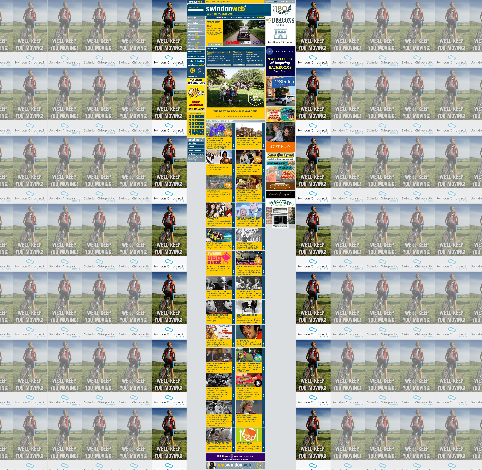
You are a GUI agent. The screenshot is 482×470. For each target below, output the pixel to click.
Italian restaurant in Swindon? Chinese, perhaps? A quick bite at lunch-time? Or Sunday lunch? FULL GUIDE (249, 446)
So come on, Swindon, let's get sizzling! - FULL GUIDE (218, 268)
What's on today (238, 54)
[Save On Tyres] (280, 159)
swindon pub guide (195, 20)
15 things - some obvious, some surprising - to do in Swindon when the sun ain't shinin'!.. (249, 270)
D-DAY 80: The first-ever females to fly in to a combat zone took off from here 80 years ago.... (249, 294)
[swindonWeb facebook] (196, 58)
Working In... (250, 58)
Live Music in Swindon (237, 57)
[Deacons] (280, 45)
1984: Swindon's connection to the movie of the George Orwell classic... (219, 294)
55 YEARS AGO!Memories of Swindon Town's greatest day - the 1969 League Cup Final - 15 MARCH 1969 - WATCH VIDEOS (248, 393)
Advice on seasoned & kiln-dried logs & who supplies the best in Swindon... (248, 169)
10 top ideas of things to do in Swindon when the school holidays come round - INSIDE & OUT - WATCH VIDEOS (249, 367)
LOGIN (281, 2)
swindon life (193, 29)
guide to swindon (195, 31)
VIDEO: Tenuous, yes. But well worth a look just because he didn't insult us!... (219, 367)
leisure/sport (193, 26)
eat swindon (193, 23)
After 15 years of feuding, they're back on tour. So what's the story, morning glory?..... (219, 318)
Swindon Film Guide (239, 60)
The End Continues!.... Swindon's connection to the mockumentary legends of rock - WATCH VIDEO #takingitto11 (219, 221)
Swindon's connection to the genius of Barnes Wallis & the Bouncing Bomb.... (217, 343)
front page (192, 18)
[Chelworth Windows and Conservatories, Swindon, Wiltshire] (280, 228)
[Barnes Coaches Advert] (280, 121)
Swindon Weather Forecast (215, 56)
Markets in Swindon (239, 62)
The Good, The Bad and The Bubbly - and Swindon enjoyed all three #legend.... (249, 343)
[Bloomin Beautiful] (280, 198)
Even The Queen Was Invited (216, 58)
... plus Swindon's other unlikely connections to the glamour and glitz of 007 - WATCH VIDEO (248, 221)
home (208, 2)
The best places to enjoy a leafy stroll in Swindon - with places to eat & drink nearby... (218, 194)
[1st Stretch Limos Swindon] (280, 105)
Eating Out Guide (251, 54)
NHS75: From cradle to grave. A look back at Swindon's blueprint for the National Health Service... (248, 319)
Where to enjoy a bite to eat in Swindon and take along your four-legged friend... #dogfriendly (219, 446)
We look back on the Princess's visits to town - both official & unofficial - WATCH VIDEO (248, 418)
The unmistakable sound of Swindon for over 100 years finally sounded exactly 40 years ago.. (249, 141)
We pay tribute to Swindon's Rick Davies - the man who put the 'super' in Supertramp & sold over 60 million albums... (249, 195)
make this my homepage (221, 2)
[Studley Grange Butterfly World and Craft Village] (280, 151)
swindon (193, 34)
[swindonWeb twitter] (196, 62)
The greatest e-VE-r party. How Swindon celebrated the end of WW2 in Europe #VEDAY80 (248, 246)
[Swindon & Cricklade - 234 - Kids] (280, 189)
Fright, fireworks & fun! (253, 56)
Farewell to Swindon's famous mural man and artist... (217, 167)
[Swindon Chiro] (93, 235)
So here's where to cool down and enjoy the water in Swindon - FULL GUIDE (219, 246)
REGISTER (290, 2)
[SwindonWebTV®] (195, 53)
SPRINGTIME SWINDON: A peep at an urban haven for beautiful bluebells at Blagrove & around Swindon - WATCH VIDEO (219, 143)
